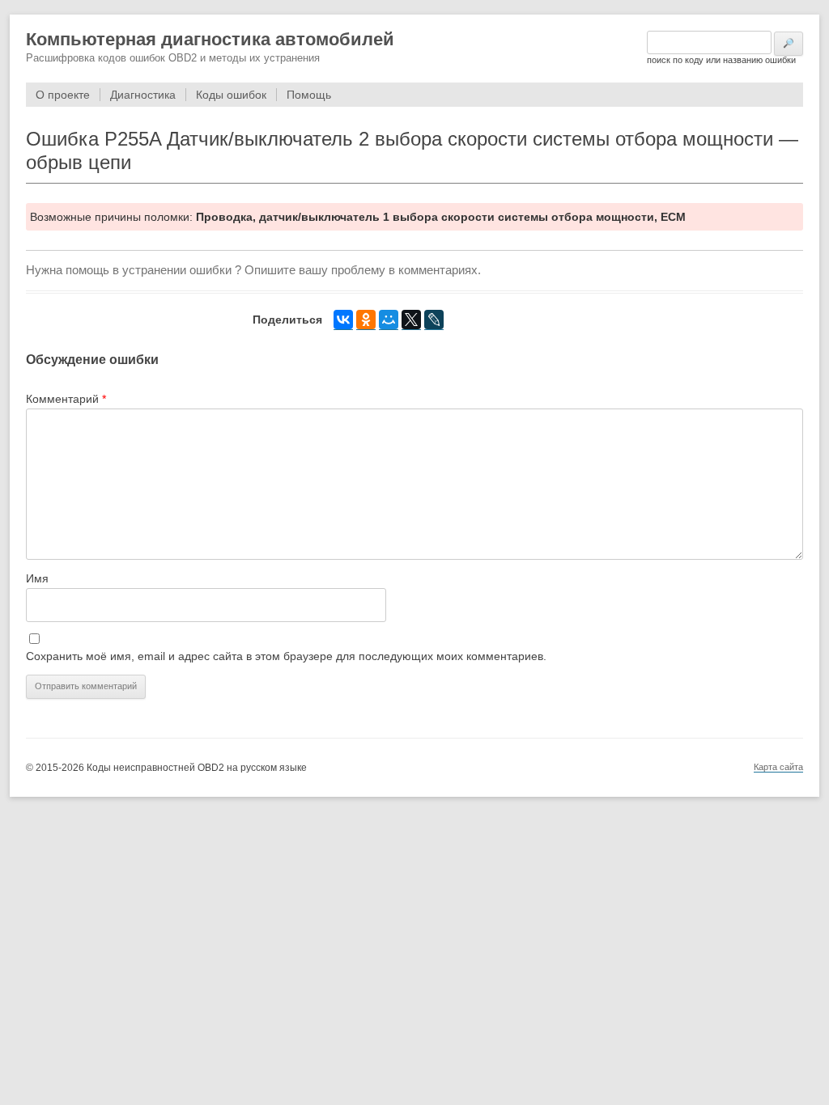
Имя (37, 578)
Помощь (309, 94)
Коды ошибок (231, 94)
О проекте (63, 94)
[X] (411, 320)
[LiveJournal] (434, 320)
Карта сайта (778, 767)
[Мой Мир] (388, 320)
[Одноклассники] (366, 320)
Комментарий (66, 398)
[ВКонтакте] (343, 320)
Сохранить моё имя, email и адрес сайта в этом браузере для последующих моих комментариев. (286, 656)
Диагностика (143, 94)
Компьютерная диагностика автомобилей (210, 39)
